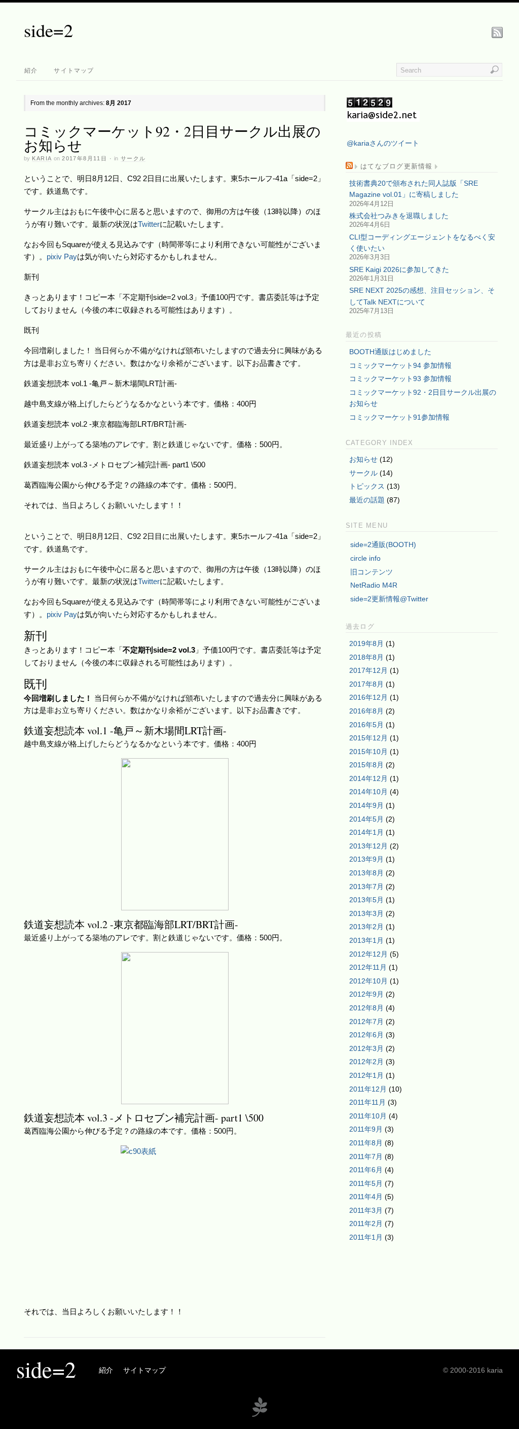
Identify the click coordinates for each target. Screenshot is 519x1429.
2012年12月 (368, 954)
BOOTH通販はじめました (390, 352)
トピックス (367, 486)
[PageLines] (259, 1415)
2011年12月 (368, 1089)
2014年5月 (366, 819)
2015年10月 (368, 751)
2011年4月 (366, 1197)
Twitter (149, 224)
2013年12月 (368, 846)
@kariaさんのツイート (383, 143)
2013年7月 (366, 886)
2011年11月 (367, 1102)
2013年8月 (366, 873)
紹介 (31, 70)
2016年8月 (366, 711)
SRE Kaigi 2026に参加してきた (399, 269)
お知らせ (363, 459)
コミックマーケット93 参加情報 (400, 379)
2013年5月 (366, 900)
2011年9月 (366, 1129)
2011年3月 (366, 1210)
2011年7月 (366, 1156)
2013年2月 (366, 927)
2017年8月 (366, 684)
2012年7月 (366, 1021)
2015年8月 (366, 765)
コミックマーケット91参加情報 (399, 417)
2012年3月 (366, 1048)
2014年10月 (368, 792)
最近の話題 (367, 500)
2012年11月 (368, 967)
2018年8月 (366, 657)
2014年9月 (366, 805)
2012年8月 (366, 1008)
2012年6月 (366, 1035)
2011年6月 (366, 1170)
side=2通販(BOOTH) (383, 544)
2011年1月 (366, 1237)
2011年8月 (366, 1143)
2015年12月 (368, 738)
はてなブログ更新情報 (396, 166)
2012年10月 (368, 981)
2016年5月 (366, 725)
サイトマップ (74, 70)
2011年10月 (368, 1116)
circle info (365, 558)
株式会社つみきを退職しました (399, 216)
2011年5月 (366, 1183)
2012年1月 (366, 1075)
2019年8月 (366, 643)
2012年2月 (366, 1062)
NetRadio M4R (373, 585)
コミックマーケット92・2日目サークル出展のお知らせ (172, 138)
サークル (133, 158)
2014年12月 (368, 778)
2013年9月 (366, 859)
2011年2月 (366, 1223)
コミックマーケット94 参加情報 (400, 365)
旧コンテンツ (371, 572)
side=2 (48, 30)
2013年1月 (366, 940)
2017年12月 (368, 670)
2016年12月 (368, 697)
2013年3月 (366, 913)
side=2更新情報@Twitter (389, 599)
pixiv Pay (62, 256)
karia (41, 158)
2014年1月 (366, 832)
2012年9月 (366, 994)
